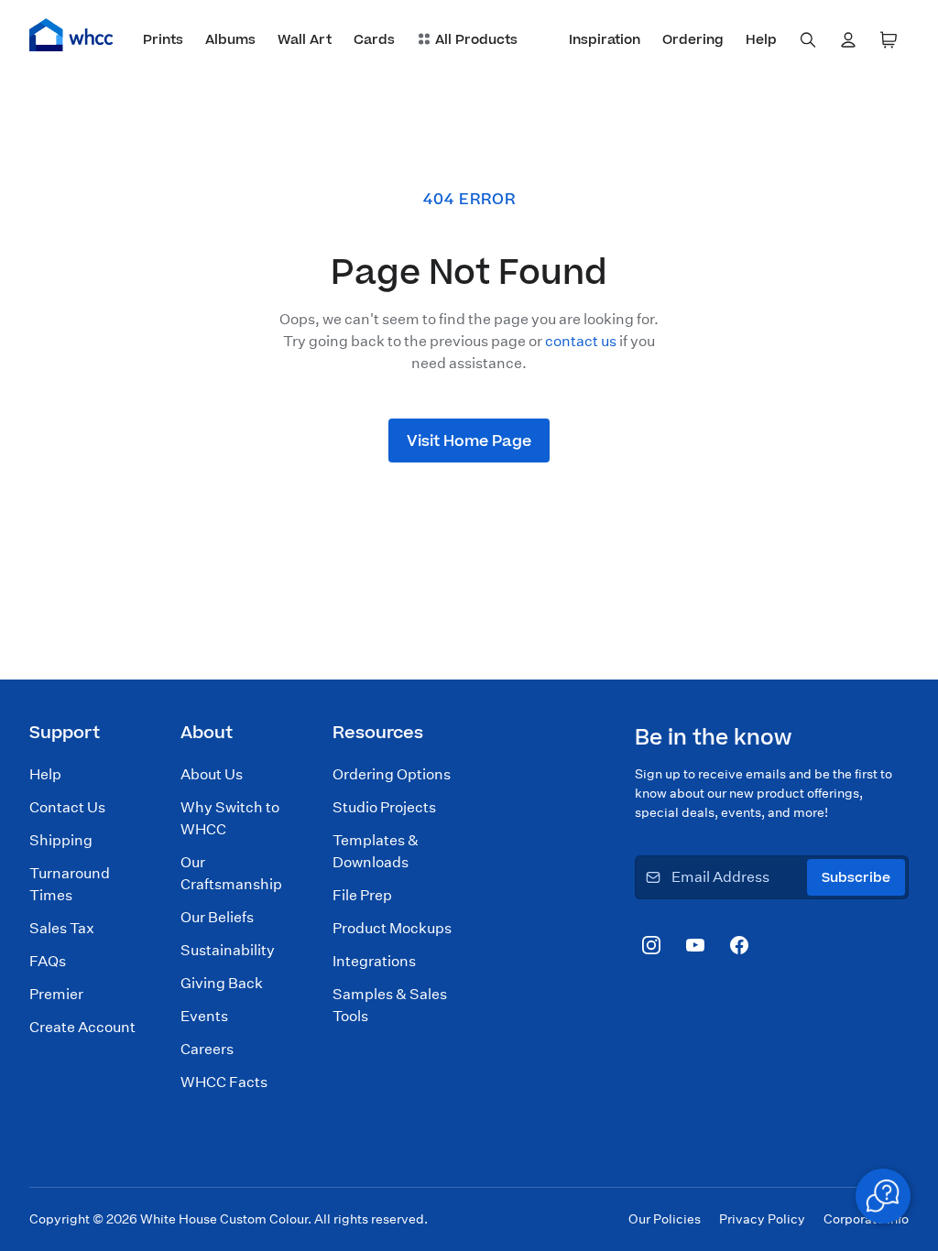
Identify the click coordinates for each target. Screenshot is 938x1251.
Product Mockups (392, 928)
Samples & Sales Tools (390, 1005)
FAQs (47, 961)
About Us (211, 774)
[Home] (71, 34)
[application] (883, 1196)
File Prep (362, 895)
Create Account (82, 1027)
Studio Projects (384, 807)
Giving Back (221, 983)
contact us (580, 341)
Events (204, 1016)
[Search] (808, 40)
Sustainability (227, 950)
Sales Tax (61, 928)
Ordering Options (392, 774)
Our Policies (664, 1219)
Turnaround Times (69, 884)
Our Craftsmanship (231, 873)
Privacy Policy (762, 1219)
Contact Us (67, 807)
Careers (207, 1049)
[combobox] (808, 40)
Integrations (374, 961)
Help (45, 774)
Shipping (61, 840)
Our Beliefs (217, 917)
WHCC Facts (223, 1082)
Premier (56, 994)
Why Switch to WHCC (229, 818)
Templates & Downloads (376, 851)
